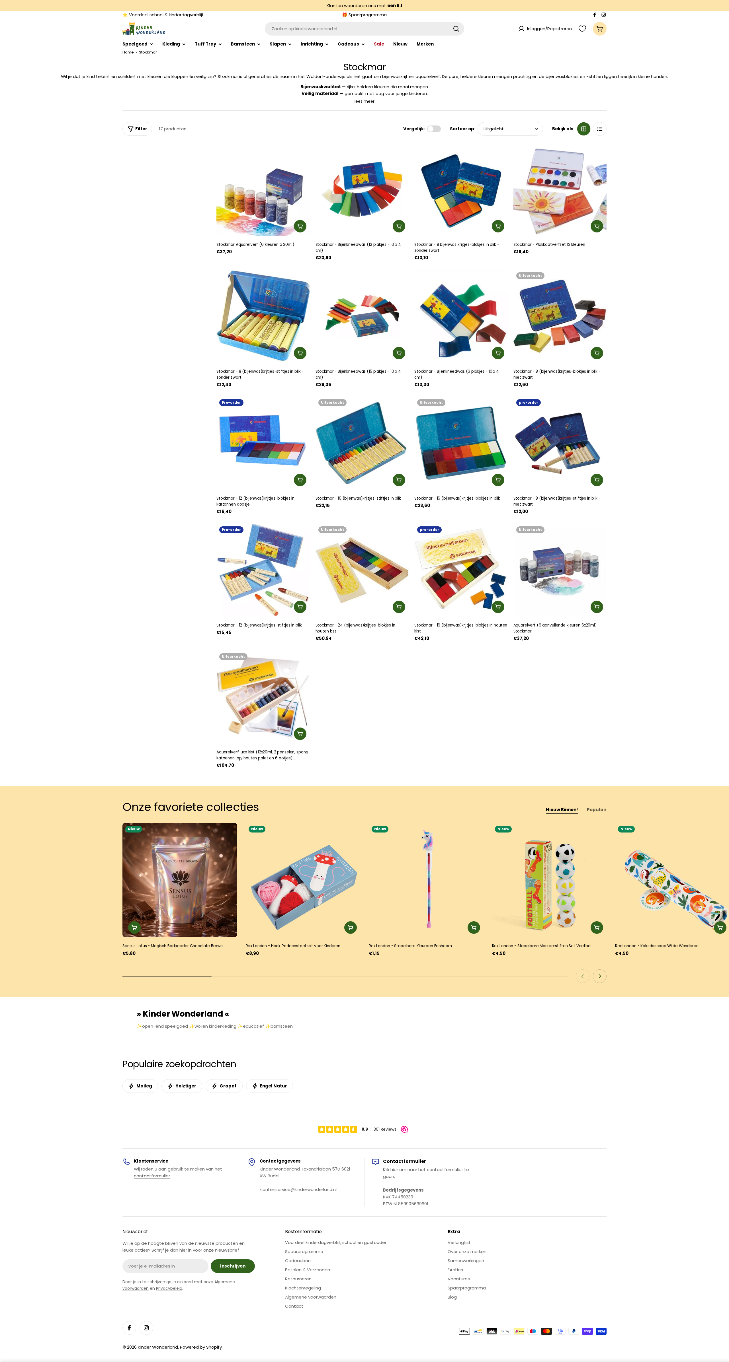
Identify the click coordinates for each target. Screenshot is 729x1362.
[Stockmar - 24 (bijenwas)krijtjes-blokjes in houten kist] (362, 570)
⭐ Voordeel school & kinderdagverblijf (163, 15)
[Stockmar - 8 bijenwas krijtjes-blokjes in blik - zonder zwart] (461, 189)
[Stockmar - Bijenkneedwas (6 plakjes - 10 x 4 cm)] (461, 316)
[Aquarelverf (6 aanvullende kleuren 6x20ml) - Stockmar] (560, 570)
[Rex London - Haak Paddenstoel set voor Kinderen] (303, 880)
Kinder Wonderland (158, 1347)
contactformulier (152, 1176)
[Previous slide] (582, 976)
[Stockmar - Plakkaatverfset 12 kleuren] (560, 189)
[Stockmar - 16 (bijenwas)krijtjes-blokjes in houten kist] (461, 570)
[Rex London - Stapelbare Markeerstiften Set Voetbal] (549, 880)
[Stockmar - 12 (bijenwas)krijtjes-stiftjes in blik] (263, 570)
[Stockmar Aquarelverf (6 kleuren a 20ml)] (263, 189)
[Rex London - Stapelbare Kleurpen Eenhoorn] (426, 880)
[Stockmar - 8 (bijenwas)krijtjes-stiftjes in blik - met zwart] (560, 443)
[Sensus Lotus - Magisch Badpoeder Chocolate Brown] (179, 880)
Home (128, 52)
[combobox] (364, 29)
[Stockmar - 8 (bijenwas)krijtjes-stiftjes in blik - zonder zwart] (263, 316)
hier (394, 1170)
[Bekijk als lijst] (600, 129)
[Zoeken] (456, 28)
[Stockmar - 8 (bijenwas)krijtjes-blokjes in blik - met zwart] (560, 316)
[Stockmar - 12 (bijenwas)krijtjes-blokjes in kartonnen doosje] (263, 443)
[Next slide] (600, 976)
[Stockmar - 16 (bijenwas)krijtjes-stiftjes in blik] (362, 443)
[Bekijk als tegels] (584, 129)
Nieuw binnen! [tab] (562, 810)
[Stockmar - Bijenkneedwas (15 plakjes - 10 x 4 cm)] (362, 316)
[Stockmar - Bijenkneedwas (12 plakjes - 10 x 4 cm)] (362, 189)
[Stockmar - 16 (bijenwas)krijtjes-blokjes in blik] (461, 443)
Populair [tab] (597, 810)
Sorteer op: (462, 129)
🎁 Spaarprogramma (364, 15)
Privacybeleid (169, 1288)
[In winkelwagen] (300, 226)
